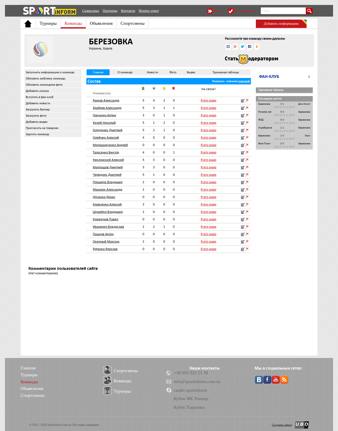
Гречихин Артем (104, 115)
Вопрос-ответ (149, 11)
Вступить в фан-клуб (39, 97)
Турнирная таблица (226, 72)
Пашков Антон (103, 234)
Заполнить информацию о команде (50, 72)
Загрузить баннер (38, 109)
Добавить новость (38, 103)
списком (232, 81)
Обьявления (101, 23)
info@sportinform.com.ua (197, 381)
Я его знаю (208, 100)
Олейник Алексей (106, 137)
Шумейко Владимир (108, 212)
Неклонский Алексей (108, 160)
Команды (73, 23)
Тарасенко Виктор (106, 152)
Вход (217, 11)
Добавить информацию (281, 23)
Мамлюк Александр (107, 189)
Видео (191, 72)
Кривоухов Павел (105, 219)
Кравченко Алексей (107, 204)
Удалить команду (37, 134)
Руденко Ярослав (105, 249)
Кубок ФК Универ (191, 398)
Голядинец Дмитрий (107, 130)
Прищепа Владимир (107, 182)
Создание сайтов (282, 424)
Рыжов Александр (106, 100)
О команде (125, 72)
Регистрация (244, 11)
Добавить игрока (37, 91)
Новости (152, 72)
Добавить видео (37, 122)
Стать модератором (251, 59)
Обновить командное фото (44, 84)
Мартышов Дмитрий (108, 167)
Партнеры (110, 11)
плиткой (244, 81)
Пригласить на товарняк (42, 128)
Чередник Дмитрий (107, 175)
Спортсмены (133, 23)
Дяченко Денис (104, 197)
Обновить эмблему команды (46, 78)
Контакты (128, 11)
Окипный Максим (106, 241)
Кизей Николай (104, 123)
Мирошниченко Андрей (110, 145)
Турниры (48, 23)
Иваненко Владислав (108, 226)
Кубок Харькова (189, 407)
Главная (98, 72)
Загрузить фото (36, 115)
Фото (172, 72)
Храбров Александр (107, 108)
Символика (90, 11)
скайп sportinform (190, 390)
